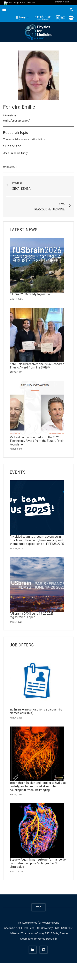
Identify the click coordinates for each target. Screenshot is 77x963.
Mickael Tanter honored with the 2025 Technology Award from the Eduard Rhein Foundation (37, 441)
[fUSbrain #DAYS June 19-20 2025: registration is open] (37, 584)
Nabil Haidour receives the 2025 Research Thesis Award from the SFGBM (37, 365)
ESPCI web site (27, 2)
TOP (38, 907)
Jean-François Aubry (15, 153)
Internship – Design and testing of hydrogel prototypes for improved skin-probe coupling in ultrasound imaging (38, 786)
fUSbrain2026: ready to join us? (30, 294)
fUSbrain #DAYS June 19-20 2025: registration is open (32, 615)
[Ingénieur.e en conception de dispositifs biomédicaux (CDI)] (37, 680)
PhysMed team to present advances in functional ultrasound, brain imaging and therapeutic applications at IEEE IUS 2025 (37, 540)
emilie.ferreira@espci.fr (17, 120)
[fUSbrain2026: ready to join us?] (37, 265)
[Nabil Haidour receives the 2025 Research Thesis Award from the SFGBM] (37, 335)
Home (68, 2)
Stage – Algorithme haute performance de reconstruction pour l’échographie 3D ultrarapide (38, 863)
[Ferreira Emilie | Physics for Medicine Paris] (38, 32)
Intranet (59, 2)
